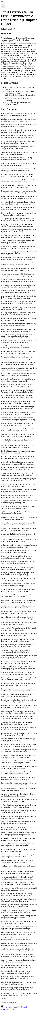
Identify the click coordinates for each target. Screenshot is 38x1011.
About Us (16, 1007)
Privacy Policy (11, 1009)
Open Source (7, 1007)
